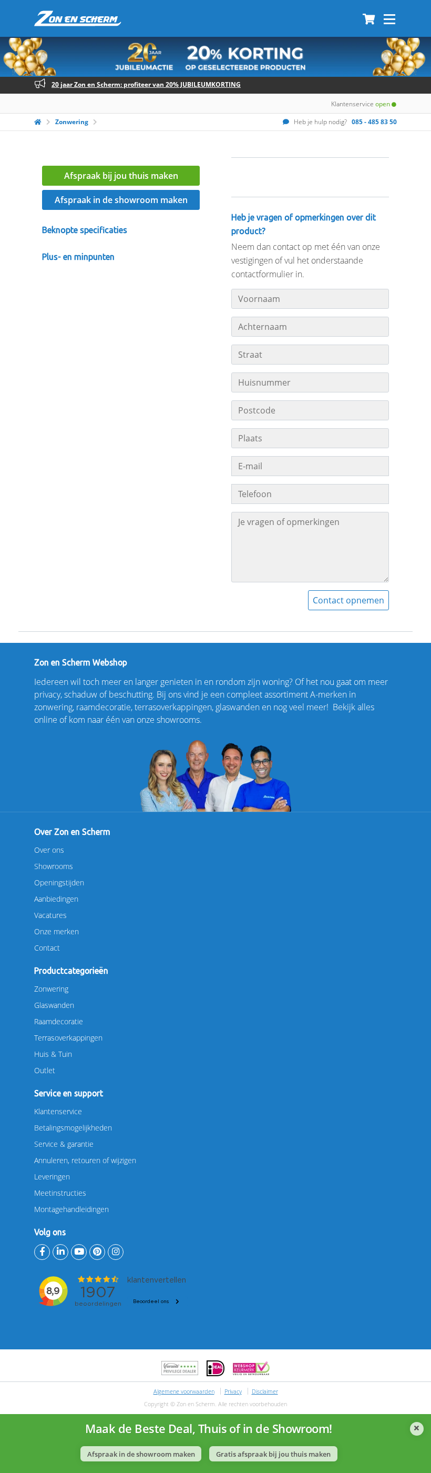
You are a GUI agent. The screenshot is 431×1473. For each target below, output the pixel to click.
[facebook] (42, 1252)
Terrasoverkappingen (68, 1038)
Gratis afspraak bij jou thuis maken (273, 1454)
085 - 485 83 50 (374, 121)
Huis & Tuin (53, 1054)
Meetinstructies (60, 1193)
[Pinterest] (97, 1252)
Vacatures (50, 915)
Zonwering (71, 121)
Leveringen (52, 1177)
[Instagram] (116, 1252)
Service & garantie (64, 1144)
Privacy (233, 1391)
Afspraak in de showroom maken (121, 200)
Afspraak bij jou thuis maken (121, 175)
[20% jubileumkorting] (215, 56)
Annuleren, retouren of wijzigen (85, 1160)
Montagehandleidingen (71, 1209)
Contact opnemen (348, 600)
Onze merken (56, 931)
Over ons (49, 850)
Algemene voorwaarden (183, 1391)
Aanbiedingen (56, 899)
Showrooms (53, 866)
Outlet (44, 1070)
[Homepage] (38, 121)
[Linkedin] (60, 1252)
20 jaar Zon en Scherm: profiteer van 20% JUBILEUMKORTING (146, 84)
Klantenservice (58, 1111)
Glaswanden (54, 1005)
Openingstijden (59, 882)
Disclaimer (265, 1391)
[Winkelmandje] (369, 20)
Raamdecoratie (58, 1021)
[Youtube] (79, 1252)
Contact (47, 948)
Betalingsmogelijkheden (73, 1128)
